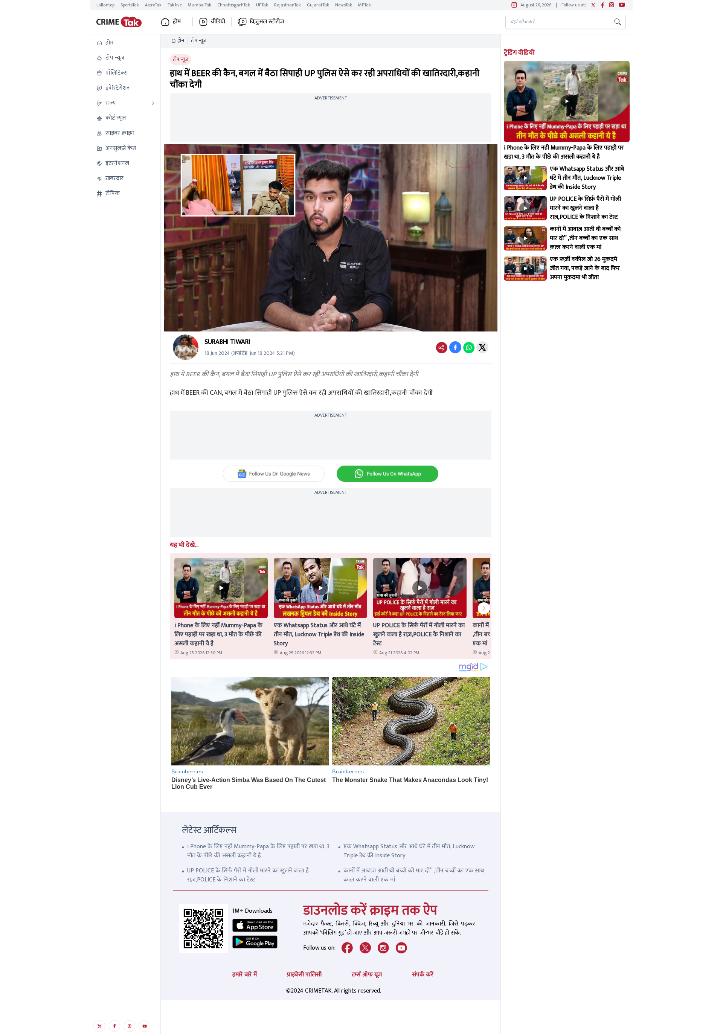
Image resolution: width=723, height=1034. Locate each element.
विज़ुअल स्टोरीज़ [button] (267, 21)
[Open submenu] (153, 103)
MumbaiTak (199, 5)
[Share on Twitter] (482, 347)
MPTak (364, 5)
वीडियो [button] (218, 21)
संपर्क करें (422, 975)
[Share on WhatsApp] (469, 347)
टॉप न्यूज (198, 40)
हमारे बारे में (244, 975)
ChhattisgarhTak (233, 5)
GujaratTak (318, 5)
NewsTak (343, 5)
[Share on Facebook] (455, 347)
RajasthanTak (287, 5)
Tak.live (175, 5)
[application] (330, 237)
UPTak (262, 5)
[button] (125, 42)
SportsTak (129, 5)
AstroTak (153, 5)
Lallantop (105, 5)
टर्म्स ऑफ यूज (367, 975)
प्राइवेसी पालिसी (304, 975)
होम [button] (177, 21)
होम (180, 40)
